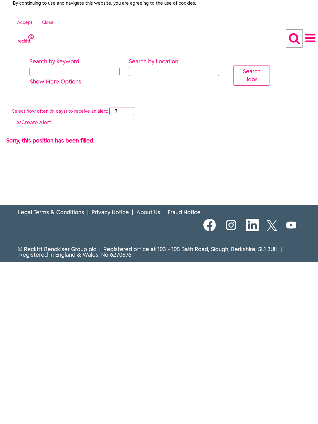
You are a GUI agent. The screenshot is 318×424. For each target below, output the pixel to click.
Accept (25, 22)
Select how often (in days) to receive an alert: (60, 111)
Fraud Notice (184, 212)
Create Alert (35, 122)
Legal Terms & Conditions (51, 212)
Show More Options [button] (55, 81)
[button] (310, 38)
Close (48, 22)
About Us (148, 212)
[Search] (294, 38)
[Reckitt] (0, 33)
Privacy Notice (110, 212)
